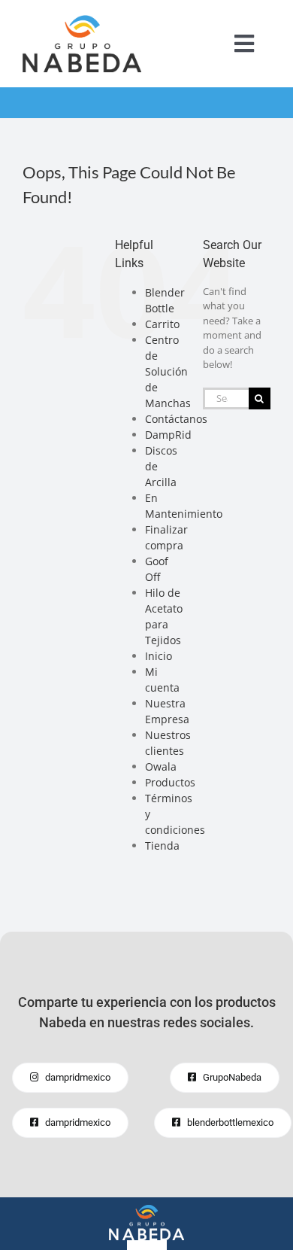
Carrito (162, 324)
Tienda (162, 845)
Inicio (158, 656)
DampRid (168, 434)
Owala (161, 766)
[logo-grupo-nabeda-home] (146, 1209)
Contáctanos (176, 419)
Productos (170, 782)
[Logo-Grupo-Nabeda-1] (82, 19)
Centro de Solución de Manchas (168, 371)
